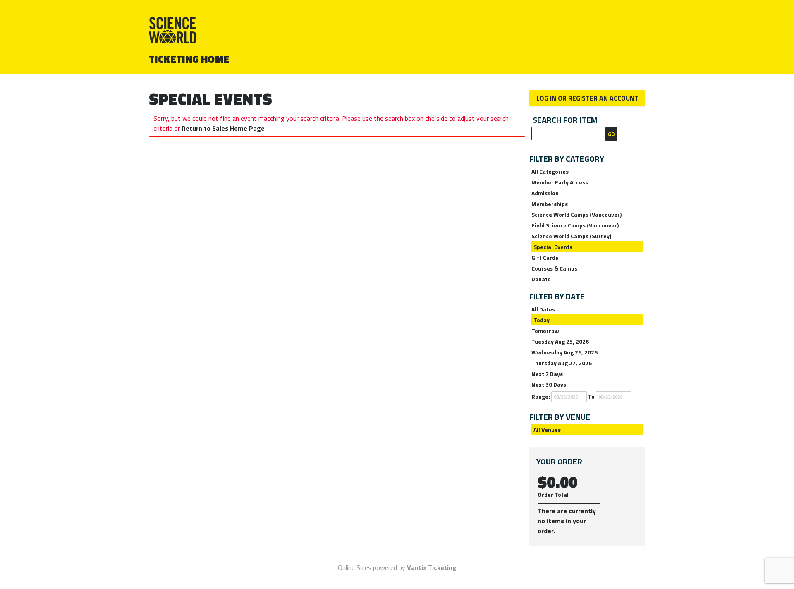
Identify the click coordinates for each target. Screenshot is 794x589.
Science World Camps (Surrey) (571, 236)
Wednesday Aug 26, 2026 (564, 352)
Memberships (549, 203)
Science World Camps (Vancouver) (576, 214)
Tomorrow (545, 330)
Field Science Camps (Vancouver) (575, 225)
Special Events (552, 246)
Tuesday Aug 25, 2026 (560, 341)
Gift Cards (544, 257)
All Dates (543, 309)
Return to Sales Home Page (223, 128)
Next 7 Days (547, 373)
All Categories (550, 171)
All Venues (547, 429)
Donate (541, 279)
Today (541, 320)
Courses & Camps (554, 268)
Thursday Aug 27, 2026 (561, 363)
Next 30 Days (548, 384)
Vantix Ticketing (432, 567)
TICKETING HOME (189, 59)
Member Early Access (559, 182)
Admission (545, 193)
